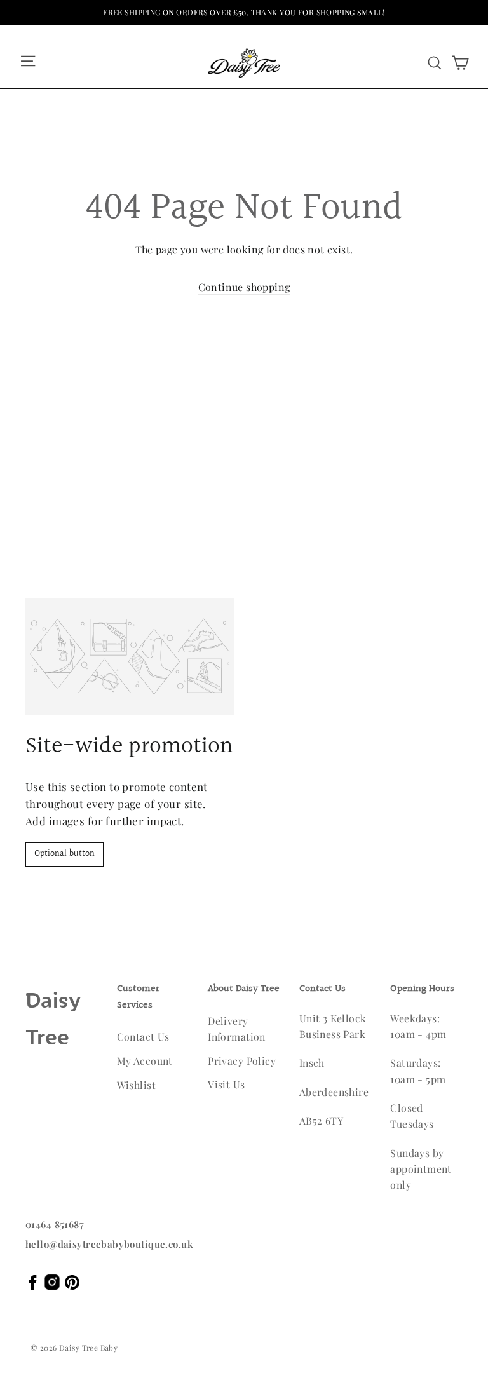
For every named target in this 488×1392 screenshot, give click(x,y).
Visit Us (226, 1084)
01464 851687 (54, 1224)
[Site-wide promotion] (129, 656)
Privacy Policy (242, 1060)
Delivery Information (237, 1028)
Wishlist (136, 1084)
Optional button (64, 854)
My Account (145, 1060)
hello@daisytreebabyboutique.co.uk (109, 1244)
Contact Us (143, 1036)
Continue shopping (244, 287)
